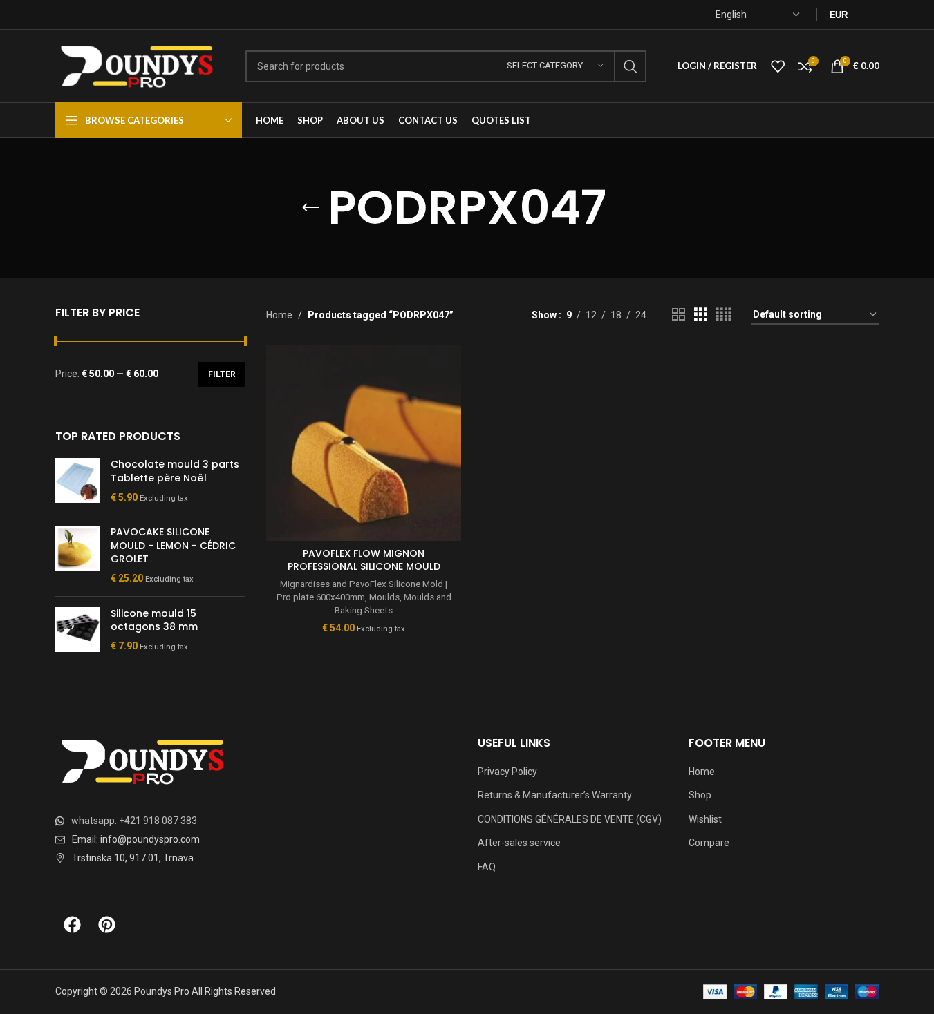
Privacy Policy (507, 771)
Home (279, 315)
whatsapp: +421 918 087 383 (134, 820)
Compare (709, 842)
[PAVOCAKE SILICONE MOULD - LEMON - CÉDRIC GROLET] (77, 555)
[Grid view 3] (700, 314)
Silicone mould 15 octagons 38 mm (154, 620)
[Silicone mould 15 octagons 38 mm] (77, 630)
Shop (700, 795)
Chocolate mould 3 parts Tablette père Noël (175, 471)
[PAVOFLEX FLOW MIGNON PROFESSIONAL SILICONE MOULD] (363, 442)
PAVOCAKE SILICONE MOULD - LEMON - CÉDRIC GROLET (173, 546)
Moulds (384, 597)
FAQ (487, 866)
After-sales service (519, 842)
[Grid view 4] (723, 314)
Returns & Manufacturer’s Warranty (555, 795)
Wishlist (705, 819)
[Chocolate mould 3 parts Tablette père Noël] (77, 481)
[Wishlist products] (778, 66)
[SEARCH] (630, 66)
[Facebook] (72, 924)
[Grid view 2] (678, 314)
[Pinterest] (107, 924)
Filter (222, 374)
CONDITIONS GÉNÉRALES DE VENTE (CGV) (570, 819)
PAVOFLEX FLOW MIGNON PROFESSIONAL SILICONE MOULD (364, 560)
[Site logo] (140, 64)
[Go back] (310, 208)
